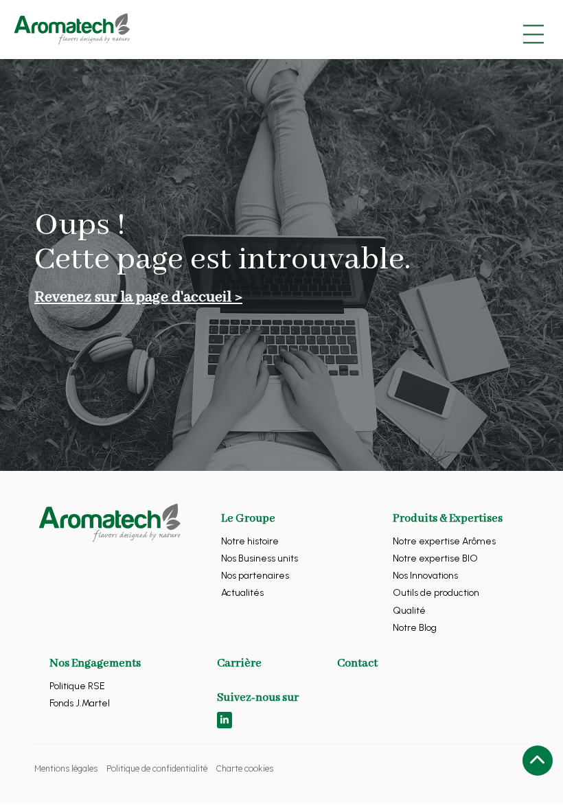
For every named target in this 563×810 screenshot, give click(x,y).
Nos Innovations (425, 575)
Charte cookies (244, 768)
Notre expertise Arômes (444, 541)
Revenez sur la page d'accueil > (138, 297)
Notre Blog (415, 628)
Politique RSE (77, 686)
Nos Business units (259, 558)
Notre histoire (250, 541)
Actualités (242, 593)
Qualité (409, 610)
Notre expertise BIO (435, 558)
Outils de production (436, 593)
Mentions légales (65, 768)
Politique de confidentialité (156, 768)
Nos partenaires (255, 575)
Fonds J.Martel (79, 703)
